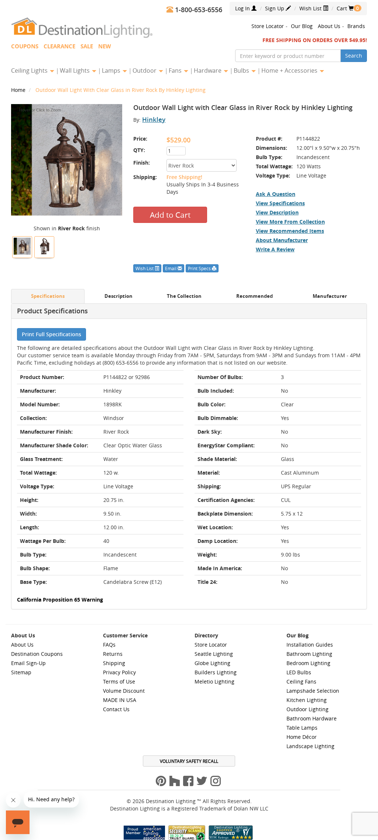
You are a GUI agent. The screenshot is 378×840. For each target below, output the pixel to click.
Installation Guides (309, 644)
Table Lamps (301, 727)
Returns (113, 653)
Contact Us (116, 709)
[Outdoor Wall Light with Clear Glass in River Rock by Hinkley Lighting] (22, 246)
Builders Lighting (216, 672)
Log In (243, 8)
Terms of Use (119, 681)
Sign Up (275, 8)
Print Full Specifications (51, 334)
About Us (329, 26)
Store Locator (267, 26)
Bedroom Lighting (308, 663)
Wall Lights (75, 70)
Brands (356, 26)
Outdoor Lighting (307, 709)
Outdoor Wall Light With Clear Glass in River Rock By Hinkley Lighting (120, 89)
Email (171, 268)
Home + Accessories (290, 70)
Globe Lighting (212, 663)
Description (118, 296)
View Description (277, 212)
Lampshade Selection (312, 690)
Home (19, 89)
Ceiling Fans (301, 681)
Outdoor (145, 70)
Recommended (254, 296)
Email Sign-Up (28, 663)
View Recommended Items (290, 230)
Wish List (311, 8)
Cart (345, 8)
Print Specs (200, 268)
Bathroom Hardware (311, 718)
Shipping (114, 663)
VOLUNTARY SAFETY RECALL (189, 761)
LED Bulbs (298, 672)
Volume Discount (124, 690)
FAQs (109, 644)
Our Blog (302, 26)
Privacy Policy (119, 672)
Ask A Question (275, 193)
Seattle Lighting (214, 653)
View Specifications (280, 203)
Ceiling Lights (30, 70)
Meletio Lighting (214, 681)
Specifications (48, 296)
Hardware (208, 70)
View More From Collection (290, 221)
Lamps (112, 70)
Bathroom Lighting (309, 653)
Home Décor (301, 736)
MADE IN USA (119, 699)
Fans (176, 70)
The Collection (184, 296)
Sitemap (21, 672)
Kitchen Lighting (306, 699)
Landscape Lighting (310, 746)
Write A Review (275, 249)
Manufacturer (330, 296)
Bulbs (242, 70)
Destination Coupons (37, 653)
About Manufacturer (282, 240)
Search (353, 55)
